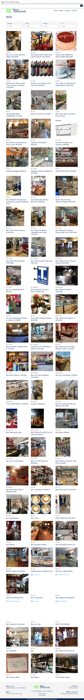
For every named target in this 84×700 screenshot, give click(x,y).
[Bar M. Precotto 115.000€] (42, 100)
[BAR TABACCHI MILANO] (67, 504)
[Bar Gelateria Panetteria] (67, 583)
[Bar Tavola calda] (17, 663)
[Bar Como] (42, 504)
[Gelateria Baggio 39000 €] (17, 157)
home (55, 10)
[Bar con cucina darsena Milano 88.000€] (17, 41)
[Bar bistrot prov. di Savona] (67, 475)
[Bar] (42, 637)
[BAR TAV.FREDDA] (67, 610)
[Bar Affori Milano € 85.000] (17, 361)
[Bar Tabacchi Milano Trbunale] (67, 275)
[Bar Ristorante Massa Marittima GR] (17, 475)
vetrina (60, 10)
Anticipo (45, 23)
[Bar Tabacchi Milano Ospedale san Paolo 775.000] (42, 216)
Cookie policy (42, 695)
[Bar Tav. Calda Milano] (67, 557)
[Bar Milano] (17, 530)
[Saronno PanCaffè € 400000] (42, 128)
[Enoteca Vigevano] (42, 390)
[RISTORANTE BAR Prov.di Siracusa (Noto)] (42, 418)
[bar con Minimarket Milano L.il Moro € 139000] (17, 304)
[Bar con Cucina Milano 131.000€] (42, 361)
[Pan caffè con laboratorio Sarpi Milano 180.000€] (67, 69)
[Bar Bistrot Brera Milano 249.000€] (17, 247)
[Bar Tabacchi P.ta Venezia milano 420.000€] (67, 247)
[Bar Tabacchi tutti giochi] (67, 637)
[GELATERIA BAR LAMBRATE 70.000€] (17, 100)
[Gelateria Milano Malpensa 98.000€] (42, 157)
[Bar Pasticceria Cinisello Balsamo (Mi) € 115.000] (67, 332)
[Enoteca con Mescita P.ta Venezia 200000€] (42, 69)
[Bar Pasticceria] (42, 583)
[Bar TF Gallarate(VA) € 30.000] (17, 275)
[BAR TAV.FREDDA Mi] (17, 583)
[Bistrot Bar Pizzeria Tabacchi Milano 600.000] (67, 185)
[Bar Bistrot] (42, 663)
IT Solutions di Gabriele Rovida (51, 699)
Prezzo (27, 23)
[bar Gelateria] (17, 637)
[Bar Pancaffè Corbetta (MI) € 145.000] (17, 332)
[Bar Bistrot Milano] (67, 418)
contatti (74, 10)
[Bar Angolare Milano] (42, 530)
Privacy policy (42, 693)
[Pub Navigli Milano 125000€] (17, 390)
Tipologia (9, 23)
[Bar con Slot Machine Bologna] (42, 447)
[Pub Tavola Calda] (67, 663)
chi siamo (67, 10)
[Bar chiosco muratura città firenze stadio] (67, 447)
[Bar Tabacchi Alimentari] (17, 610)
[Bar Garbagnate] (17, 504)
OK (81, 5)
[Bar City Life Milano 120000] (67, 361)
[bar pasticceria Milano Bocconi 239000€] (42, 185)
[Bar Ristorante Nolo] (17, 418)
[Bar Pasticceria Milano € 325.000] (67, 304)
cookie (7, 3)
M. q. (62, 23)
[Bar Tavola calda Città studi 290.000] (42, 247)
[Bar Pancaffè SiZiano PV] (67, 530)
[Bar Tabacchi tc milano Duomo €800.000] (42, 275)
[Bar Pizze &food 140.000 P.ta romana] (67, 100)
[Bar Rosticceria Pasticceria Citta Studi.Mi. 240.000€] (42, 41)
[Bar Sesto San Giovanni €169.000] (17, 216)
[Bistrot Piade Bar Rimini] (17, 557)
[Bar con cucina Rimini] (17, 447)
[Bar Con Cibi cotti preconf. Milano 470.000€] (67, 390)
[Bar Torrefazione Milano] (42, 475)
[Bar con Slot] (42, 610)
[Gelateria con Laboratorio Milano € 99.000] (42, 332)
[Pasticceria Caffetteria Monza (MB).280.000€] (67, 41)
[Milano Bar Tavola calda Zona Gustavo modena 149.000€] (17, 69)
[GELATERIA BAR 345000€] (67, 157)
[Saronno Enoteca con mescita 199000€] (67, 128)
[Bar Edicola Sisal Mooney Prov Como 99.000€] (17, 128)
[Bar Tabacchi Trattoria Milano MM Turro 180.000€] (67, 216)
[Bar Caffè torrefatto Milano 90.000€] (42, 304)
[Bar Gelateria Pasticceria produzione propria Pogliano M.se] (17, 185)
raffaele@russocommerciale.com (69, 693)
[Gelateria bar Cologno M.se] (42, 557)
